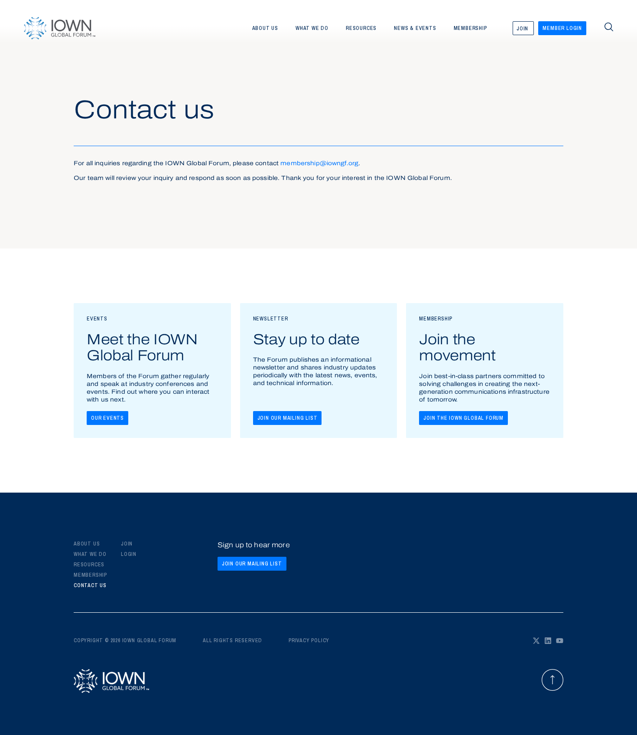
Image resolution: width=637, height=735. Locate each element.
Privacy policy (309, 640)
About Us (87, 543)
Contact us (90, 585)
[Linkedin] (548, 640)
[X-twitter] (536, 640)
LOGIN (128, 554)
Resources (361, 28)
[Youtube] (559, 640)
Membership (470, 28)
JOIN (127, 543)
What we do (312, 28)
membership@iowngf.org (319, 163)
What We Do (90, 554)
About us (265, 28)
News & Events (415, 28)
